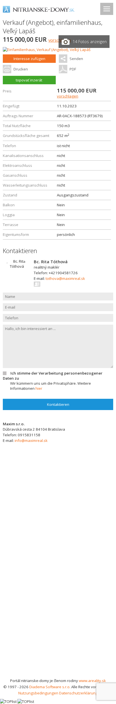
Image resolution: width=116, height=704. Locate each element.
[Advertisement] (58, 617)
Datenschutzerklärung (78, 693)
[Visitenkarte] (37, 284)
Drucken (21, 69)
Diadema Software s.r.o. (49, 686)
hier (38, 388)
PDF (73, 69)
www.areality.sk (92, 680)
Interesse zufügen (29, 58)
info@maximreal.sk (31, 440)
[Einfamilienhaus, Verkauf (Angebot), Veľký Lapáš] (46, 49)
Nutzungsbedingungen (38, 693)
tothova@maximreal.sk (65, 278)
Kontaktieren (58, 404)
